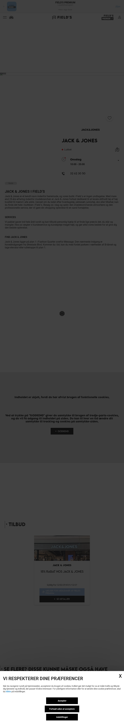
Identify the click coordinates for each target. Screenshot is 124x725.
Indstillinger (62, 717)
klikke (8, 691)
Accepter (62, 701)
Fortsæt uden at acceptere (62, 709)
